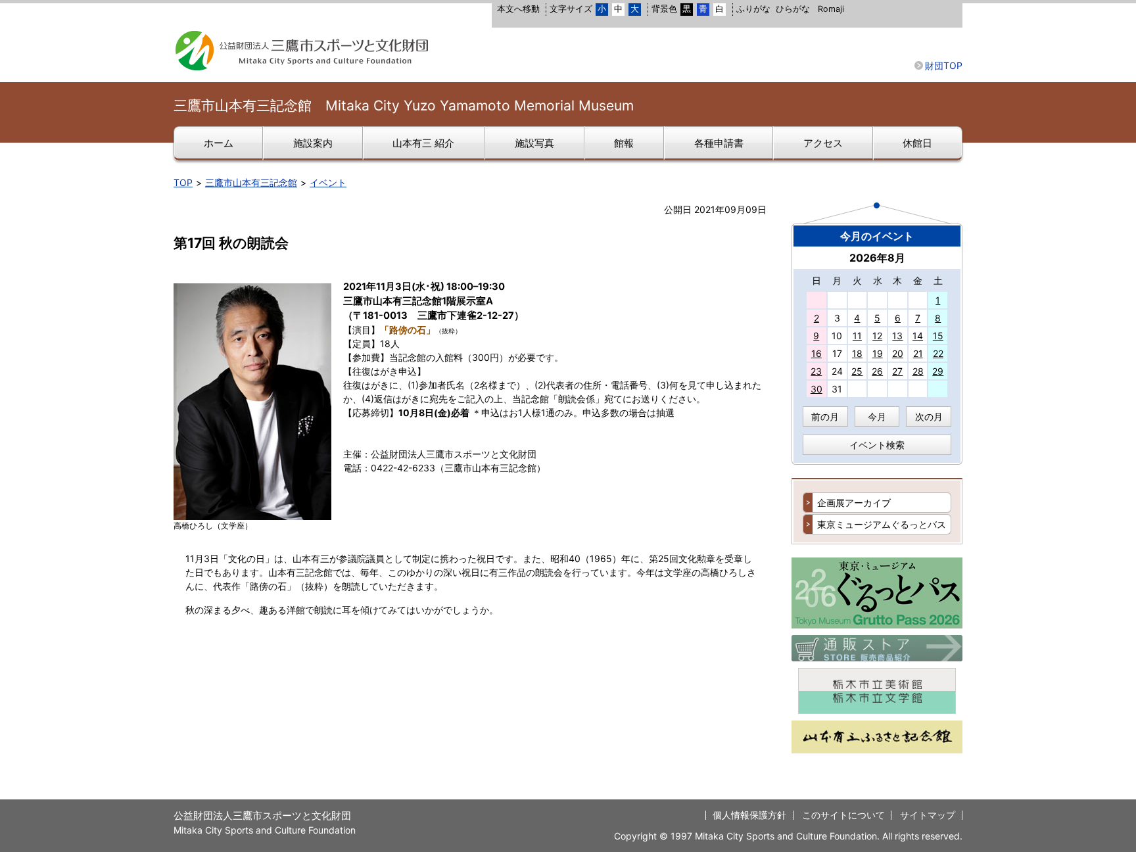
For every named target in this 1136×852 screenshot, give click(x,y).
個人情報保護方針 (749, 814)
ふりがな (753, 9)
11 (857, 335)
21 (918, 353)
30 (816, 388)
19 (877, 353)
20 (897, 353)
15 (938, 335)
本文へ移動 (518, 9)
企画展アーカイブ (854, 502)
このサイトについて (843, 814)
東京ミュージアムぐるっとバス (881, 524)
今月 (877, 416)
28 (918, 371)
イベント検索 (877, 444)
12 (877, 335)
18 (857, 353)
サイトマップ (927, 814)
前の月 (825, 416)
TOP (183, 182)
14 (917, 335)
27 (897, 371)
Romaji (831, 9)
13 (897, 335)
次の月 (929, 416)
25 (857, 371)
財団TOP (943, 65)
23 (816, 371)
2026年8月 (877, 257)
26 (877, 371)
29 (937, 371)
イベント (328, 182)
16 (816, 353)
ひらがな (793, 9)
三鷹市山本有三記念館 (251, 182)
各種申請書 (719, 143)
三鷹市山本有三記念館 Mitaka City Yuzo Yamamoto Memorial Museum (404, 105)
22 (938, 353)
